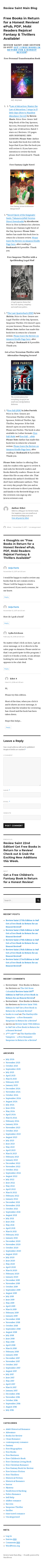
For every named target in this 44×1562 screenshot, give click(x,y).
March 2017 (11, 1387)
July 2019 (10, 1296)
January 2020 (12, 1277)
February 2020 (12, 1273)
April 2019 (10, 1306)
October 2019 (12, 1286)
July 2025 (10, 1072)
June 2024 (10, 1108)
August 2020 (11, 1254)
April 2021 (10, 1228)
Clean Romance (13, 1439)
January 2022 (12, 1199)
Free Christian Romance (17, 1465)
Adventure (10, 1432)
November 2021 (13, 1205)
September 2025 (13, 1069)
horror (9, 1484)
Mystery (9, 1487)
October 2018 (12, 1325)
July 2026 (10, 1059)
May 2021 (10, 1225)
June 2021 (10, 1222)
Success (9, 1504)
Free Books (11, 1452)
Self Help (10, 1497)
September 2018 (13, 1329)
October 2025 (12, 1066)
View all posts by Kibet (20, 518)
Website (7, 813)
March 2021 (11, 1231)
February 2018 (12, 1351)
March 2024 (11, 1118)
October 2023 (12, 1131)
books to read (12, 1014)
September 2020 (13, 1251)
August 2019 (11, 1293)
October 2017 (12, 1364)
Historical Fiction (14, 1478)
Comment (8, 755)
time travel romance (15, 1513)
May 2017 (10, 1381)
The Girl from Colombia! (20, 991)
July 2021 (10, 1218)
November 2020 (13, 1244)
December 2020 (13, 1241)
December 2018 (13, 1319)
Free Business (12, 1455)
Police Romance (13, 1494)
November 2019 (13, 1283)
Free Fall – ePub (27, 436)
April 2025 (10, 1075)
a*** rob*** (11, 1034)
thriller (9, 1510)
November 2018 (13, 1322)
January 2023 (12, 1160)
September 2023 (13, 1134)
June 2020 (10, 1261)
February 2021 (12, 1235)
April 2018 (10, 1345)
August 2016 (11, 1407)
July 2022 (10, 1179)
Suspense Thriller (14, 1507)
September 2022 (13, 1173)
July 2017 (10, 1374)
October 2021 (12, 1209)
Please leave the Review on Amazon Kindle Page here (23, 240)
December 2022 (13, 1163)
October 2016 (12, 1400)
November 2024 (13, 1092)
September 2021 (13, 1212)
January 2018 (12, 1355)
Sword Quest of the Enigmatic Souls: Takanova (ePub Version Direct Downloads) (20, 218)
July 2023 (10, 1140)
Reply (6, 597)
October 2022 (12, 1170)
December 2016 (13, 1394)
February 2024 (12, 1121)
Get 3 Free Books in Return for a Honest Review (23, 49)
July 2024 (10, 1105)
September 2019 (13, 1290)
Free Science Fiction (15, 1471)
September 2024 (13, 1098)
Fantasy (9, 1445)
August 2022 (11, 1176)
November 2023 (13, 1127)
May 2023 (10, 1147)
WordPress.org (13, 1546)
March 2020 (11, 1270)
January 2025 (12, 1085)
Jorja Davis (13, 568)
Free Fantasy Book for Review (20, 1468)
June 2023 (10, 1144)
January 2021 (12, 1238)
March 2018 (11, 1348)
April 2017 (10, 1384)
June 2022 (10, 1183)
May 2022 (10, 1186)
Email (6, 802)
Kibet (9, 527)
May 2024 (10, 1111)
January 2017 (11, 1390)
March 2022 (11, 1192)
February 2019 (12, 1312)
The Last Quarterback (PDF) (20, 313)
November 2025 (13, 1062)
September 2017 (13, 1368)
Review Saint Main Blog (20, 8)
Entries (11, 1539)
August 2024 (11, 1101)
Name (6, 790)
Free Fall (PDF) (14, 410)
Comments (13, 1542)
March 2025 (11, 1079)
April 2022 (11, 1189)
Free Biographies (14, 1449)
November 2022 (13, 1166)
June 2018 (10, 1338)
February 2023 (12, 1157)
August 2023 (11, 1137)
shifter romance (13, 1500)
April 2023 (10, 1150)
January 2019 (12, 1316)
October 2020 (12, 1248)
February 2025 (12, 1082)
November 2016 (13, 1397)
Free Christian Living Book (18, 1462)
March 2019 (11, 1309)
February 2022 (12, 1196)
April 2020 (11, 1267)
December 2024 (13, 1088)
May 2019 (10, 1303)
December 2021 (13, 1202)
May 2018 (10, 1342)
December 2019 (13, 1280)
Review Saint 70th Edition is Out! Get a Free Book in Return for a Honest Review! (21, 1007)
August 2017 (11, 1371)
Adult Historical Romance (18, 1429)
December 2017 (13, 1358)
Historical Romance (15, 1481)
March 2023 (11, 1153)
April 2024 (11, 1114)
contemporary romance (17, 1442)
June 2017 (10, 1377)
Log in (9, 1536)
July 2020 (10, 1257)
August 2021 (11, 1215)
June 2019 (10, 1299)
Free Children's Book (16, 1458)
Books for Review (14, 1436)
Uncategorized (34, 527)
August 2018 (11, 1332)
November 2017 (13, 1361)
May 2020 (10, 1264)
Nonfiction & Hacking (16, 1491)
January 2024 (12, 1124)
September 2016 (13, 1403)
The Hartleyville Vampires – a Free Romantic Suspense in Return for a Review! (22, 1017)
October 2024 (12, 1095)
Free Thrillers (12, 1475)
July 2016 (10, 1410)
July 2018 (10, 1335)
